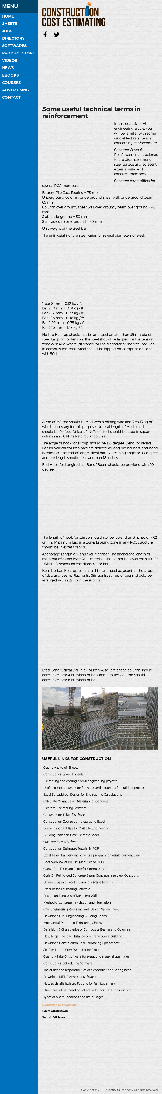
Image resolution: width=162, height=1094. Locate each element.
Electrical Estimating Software (64, 808)
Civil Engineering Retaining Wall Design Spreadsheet (81, 909)
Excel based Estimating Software (66, 889)
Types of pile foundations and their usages (73, 997)
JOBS (7, 31)
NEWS (8, 68)
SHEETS (9, 23)
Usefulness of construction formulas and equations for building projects (94, 788)
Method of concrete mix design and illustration (77, 902)
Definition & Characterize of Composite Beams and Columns (86, 929)
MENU (10, 6)
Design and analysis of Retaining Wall (70, 896)
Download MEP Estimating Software (69, 977)
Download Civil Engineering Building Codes (75, 916)
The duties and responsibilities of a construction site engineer (87, 970)
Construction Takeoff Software (64, 815)
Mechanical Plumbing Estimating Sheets (72, 923)
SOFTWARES (14, 45)
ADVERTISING (15, 90)
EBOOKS (10, 75)
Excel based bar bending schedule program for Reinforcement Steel (92, 855)
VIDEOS (9, 60)
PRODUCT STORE (18, 53)
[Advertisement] (100, 70)
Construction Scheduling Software (67, 963)
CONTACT (11, 97)
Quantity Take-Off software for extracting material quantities (86, 956)
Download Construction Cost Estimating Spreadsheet (81, 943)
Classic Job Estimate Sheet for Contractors (73, 869)
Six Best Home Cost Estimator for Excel (71, 950)
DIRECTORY (13, 38)
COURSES (11, 82)
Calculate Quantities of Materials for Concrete (75, 801)
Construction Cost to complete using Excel (74, 821)
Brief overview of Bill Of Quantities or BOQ (73, 862)
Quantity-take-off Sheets (60, 767)
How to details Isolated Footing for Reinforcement (79, 983)
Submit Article (51, 1017)
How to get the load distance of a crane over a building (82, 936)
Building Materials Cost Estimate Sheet (71, 835)
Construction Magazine (59, 1004)
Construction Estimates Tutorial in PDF (71, 848)
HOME (8, 16)
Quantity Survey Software (61, 842)
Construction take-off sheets (63, 774)
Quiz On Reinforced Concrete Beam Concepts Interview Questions (91, 875)
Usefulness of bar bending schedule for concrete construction (87, 990)
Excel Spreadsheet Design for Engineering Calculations (82, 794)
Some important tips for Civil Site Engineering (76, 828)
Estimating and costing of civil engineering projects (80, 781)
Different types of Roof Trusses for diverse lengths (78, 882)
